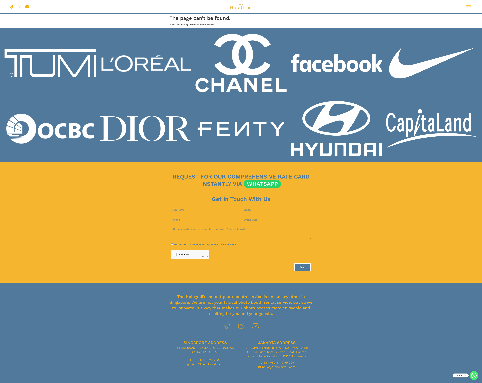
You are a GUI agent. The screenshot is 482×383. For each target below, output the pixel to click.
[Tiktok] (12, 6)
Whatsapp (262, 184)
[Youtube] (27, 6)
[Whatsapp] (474, 375)
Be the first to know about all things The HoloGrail (205, 244)
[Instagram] (19, 6)
